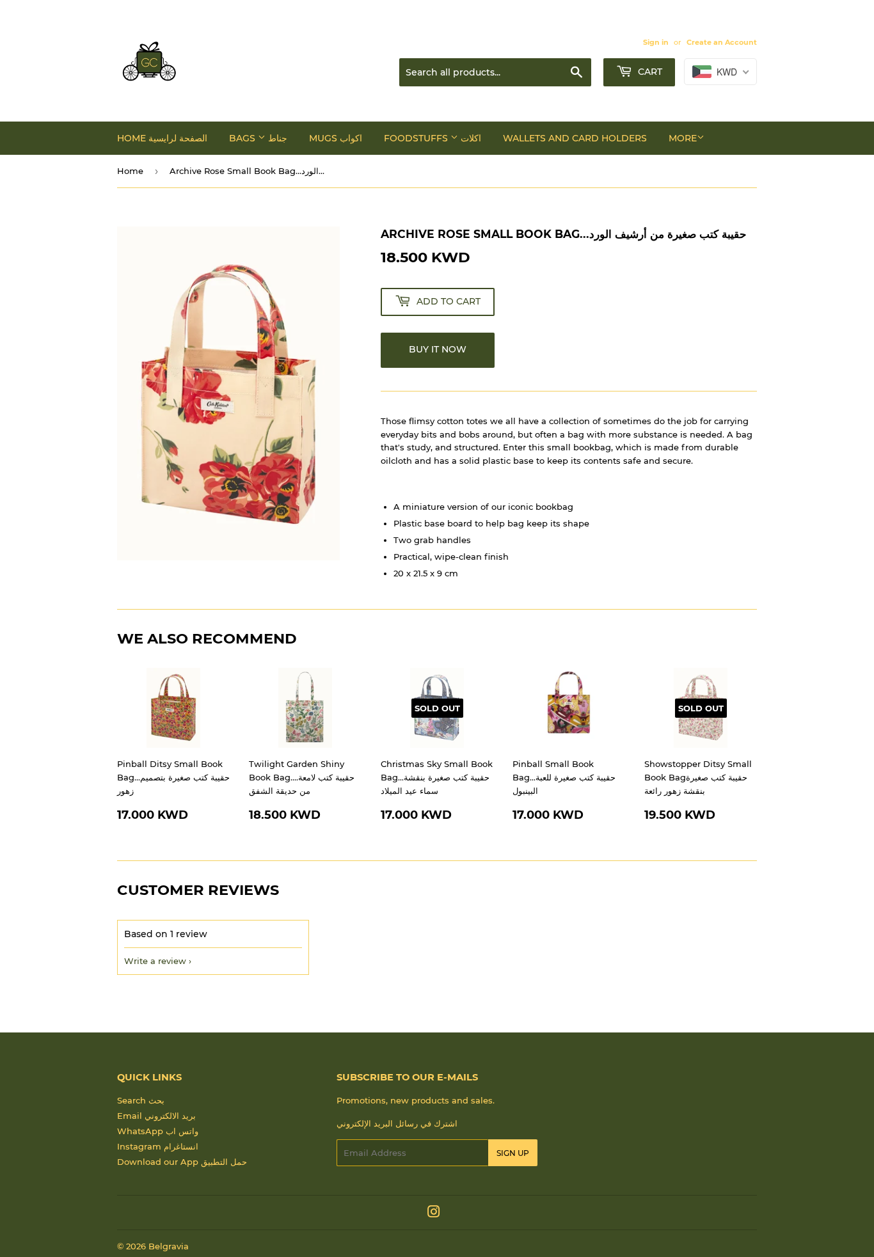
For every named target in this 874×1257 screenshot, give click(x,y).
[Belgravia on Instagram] (433, 1213)
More (683, 138)
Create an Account (722, 42)
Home (130, 171)
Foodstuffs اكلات (432, 138)
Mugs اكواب (335, 138)
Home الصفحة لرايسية (162, 138)
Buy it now (437, 349)
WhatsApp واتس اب (157, 1131)
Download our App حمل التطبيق (182, 1162)
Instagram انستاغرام (157, 1146)
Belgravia (168, 1246)
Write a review (155, 961)
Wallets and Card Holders (575, 138)
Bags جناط (258, 138)
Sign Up (513, 1153)
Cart (648, 71)
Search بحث (140, 1100)
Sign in (656, 42)
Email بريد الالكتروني (156, 1116)
